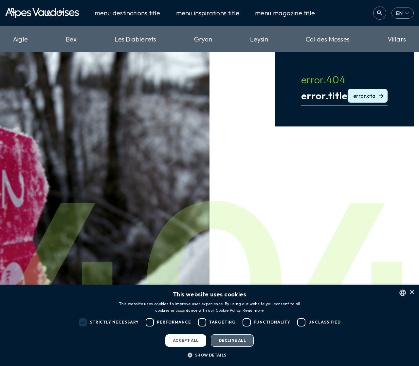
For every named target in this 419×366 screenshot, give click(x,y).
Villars (397, 39)
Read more (253, 310)
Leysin (259, 39)
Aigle (20, 39)
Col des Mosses (328, 39)
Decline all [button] (232, 340)
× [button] (411, 292)
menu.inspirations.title (208, 13)
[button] (209, 355)
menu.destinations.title (127, 13)
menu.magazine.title (285, 13)
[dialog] (209, 325)
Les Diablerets (135, 39)
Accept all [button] (186, 340)
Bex (71, 39)
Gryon (203, 39)
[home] (42, 13)
